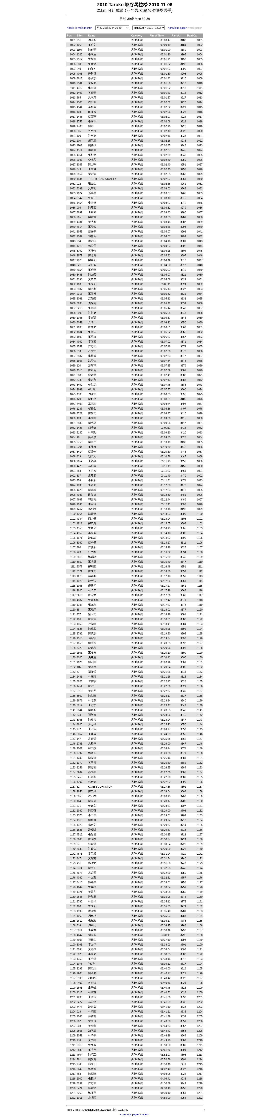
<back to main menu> (79, 27)
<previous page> (177, 27)
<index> (145, 1114)
